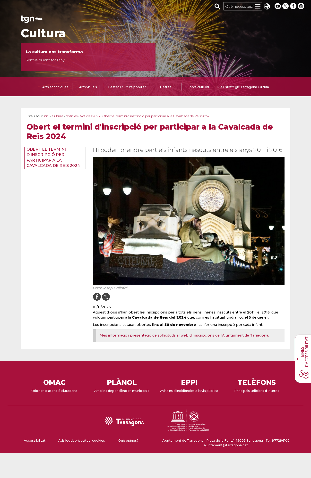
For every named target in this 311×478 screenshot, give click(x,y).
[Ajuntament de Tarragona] (32, 20)
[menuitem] (53, 158)
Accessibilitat (34, 440)
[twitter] (286, 6)
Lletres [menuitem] (165, 87)
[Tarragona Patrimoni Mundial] (188, 431)
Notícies (72, 116)
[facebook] (294, 6)
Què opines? (128, 440)
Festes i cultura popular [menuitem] (127, 87)
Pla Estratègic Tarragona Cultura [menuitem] (243, 87)
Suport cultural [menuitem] (197, 87)
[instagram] (301, 6)
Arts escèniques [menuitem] (55, 87)
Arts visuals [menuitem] (88, 87)
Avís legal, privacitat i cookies (81, 440)
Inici (46, 116)
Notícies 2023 (90, 116)
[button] (266, 7)
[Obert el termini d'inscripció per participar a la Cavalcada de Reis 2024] (189, 221)
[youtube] (277, 6)
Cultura (43, 33)
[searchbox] (217, 6)
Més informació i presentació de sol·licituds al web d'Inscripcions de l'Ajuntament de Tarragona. (185, 335)
